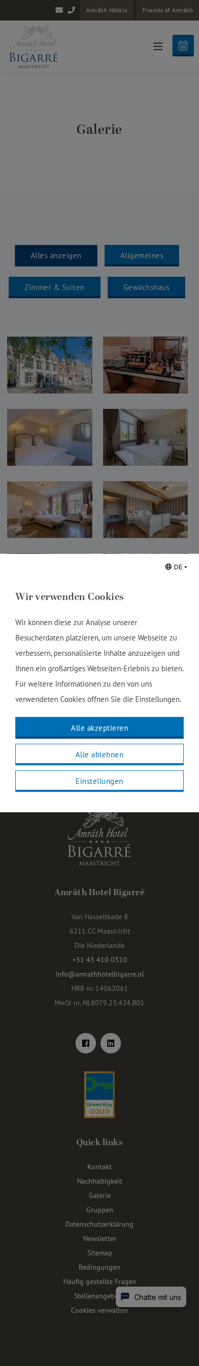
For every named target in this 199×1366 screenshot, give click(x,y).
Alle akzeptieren (99, 728)
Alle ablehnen (100, 754)
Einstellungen (99, 781)
